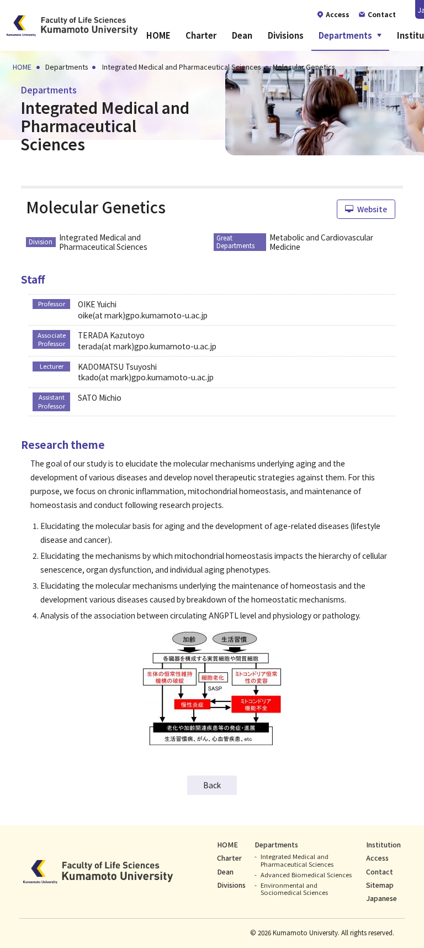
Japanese (381, 898)
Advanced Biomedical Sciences (306, 874)
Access (377, 858)
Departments (345, 35)
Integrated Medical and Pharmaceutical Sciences (297, 860)
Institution (383, 845)
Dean (242, 35)
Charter (201, 35)
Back (212, 784)
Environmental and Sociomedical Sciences (294, 889)
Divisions (286, 35)
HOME (158, 35)
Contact (379, 872)
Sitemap (380, 885)
